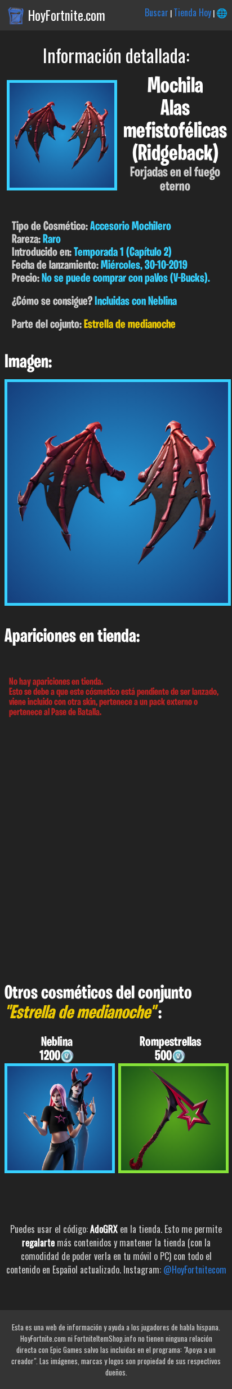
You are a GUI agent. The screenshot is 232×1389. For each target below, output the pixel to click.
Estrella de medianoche (130, 324)
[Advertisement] (116, 851)
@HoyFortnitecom (194, 1269)
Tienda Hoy (192, 12)
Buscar (156, 12)
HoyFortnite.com (66, 15)
